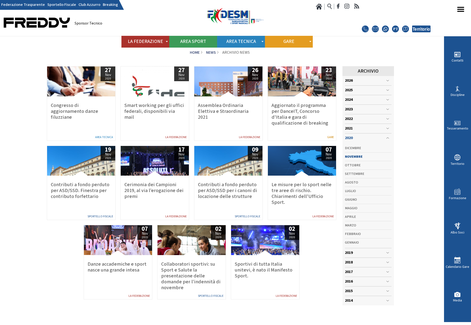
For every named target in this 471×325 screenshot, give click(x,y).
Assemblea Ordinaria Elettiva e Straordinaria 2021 (223, 111)
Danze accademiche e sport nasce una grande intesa (117, 267)
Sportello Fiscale (61, 5)
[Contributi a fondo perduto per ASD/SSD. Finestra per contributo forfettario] (81, 161)
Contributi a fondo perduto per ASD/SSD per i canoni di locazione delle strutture (227, 190)
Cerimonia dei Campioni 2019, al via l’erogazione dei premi (153, 190)
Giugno (351, 199)
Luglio (350, 191)
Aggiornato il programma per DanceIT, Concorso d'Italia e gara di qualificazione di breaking (300, 114)
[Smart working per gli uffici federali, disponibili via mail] (155, 81)
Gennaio (352, 242)
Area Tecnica (104, 137)
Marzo (350, 225)
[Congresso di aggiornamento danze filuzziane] (81, 81)
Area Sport (193, 42)
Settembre (354, 174)
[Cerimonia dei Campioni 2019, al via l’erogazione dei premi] (155, 161)
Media (457, 300)
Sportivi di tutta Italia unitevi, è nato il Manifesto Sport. (263, 270)
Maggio (351, 208)
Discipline (458, 95)
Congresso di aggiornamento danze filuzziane (74, 111)
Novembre (354, 157)
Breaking (110, 5)
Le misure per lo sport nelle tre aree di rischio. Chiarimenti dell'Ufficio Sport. (301, 193)
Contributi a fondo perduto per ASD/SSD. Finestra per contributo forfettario (80, 190)
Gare (330, 137)
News (211, 52)
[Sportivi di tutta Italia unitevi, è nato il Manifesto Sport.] (265, 240)
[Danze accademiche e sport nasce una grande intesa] (118, 240)
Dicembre (353, 148)
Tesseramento (457, 128)
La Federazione (176, 137)
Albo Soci (457, 232)
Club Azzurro (89, 5)
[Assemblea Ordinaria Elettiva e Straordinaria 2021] (228, 81)
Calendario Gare (457, 267)
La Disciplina (172, 317)
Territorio (457, 164)
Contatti (457, 60)
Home (195, 52)
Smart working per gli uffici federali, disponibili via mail (154, 111)
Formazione (457, 198)
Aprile (350, 217)
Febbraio (353, 234)
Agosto (351, 182)
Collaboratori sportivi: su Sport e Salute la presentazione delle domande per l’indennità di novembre (191, 276)
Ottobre (353, 165)
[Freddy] (37, 34)
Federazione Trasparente (23, 5)
